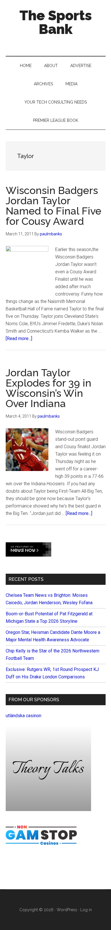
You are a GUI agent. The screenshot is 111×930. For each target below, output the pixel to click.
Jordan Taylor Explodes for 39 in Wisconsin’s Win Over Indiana (48, 388)
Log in (86, 909)
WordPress (67, 909)
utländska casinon (23, 715)
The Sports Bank (55, 22)
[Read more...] (19, 338)
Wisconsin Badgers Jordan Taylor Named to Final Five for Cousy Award (53, 205)
